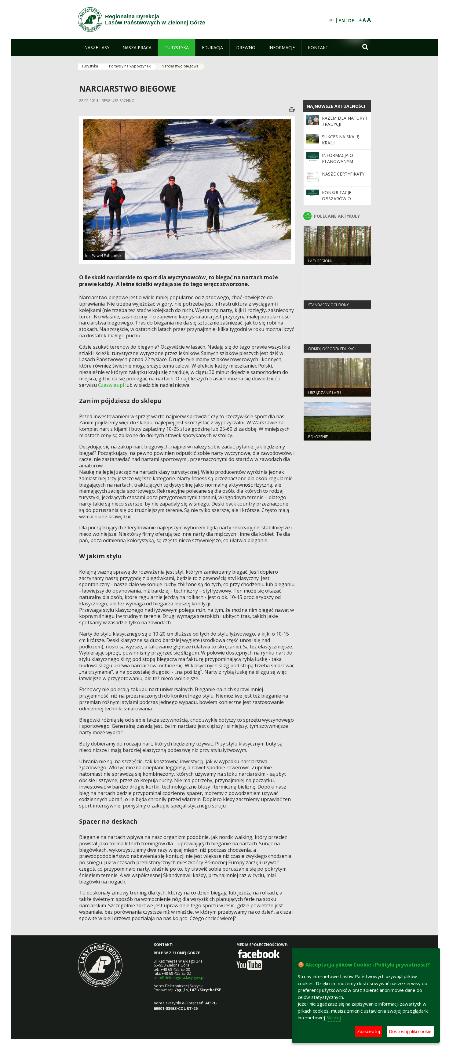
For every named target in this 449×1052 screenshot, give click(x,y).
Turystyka (90, 66)
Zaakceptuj (368, 1031)
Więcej (334, 1017)
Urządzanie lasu (324, 392)
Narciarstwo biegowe (180, 66)
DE (351, 20)
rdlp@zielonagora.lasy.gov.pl (179, 977)
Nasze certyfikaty (343, 174)
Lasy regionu (321, 260)
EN (341, 20)
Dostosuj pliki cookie (410, 1031)
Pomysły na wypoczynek (130, 66)
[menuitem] (97, 47)
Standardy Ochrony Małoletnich (328, 307)
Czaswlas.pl (111, 385)
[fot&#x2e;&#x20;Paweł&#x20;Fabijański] (187, 189)
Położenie (318, 436)
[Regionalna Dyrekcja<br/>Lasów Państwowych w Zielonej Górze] (90, 19)
